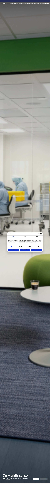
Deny (13, 249)
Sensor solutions (27, 3)
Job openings (42, 3)
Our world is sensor (14, 3)
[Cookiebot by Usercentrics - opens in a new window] (38, 234)
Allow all (36, 249)
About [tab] (37, 236)
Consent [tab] (13, 236)
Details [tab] (25, 236)
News (38, 3)
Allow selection (25, 249)
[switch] (20, 246)
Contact (47, 3)
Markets (20, 3)
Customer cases (33, 3)
